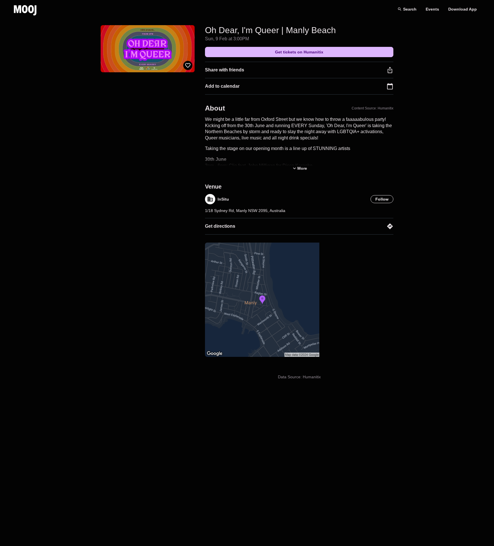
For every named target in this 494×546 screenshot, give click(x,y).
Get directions (220, 226)
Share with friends (224, 69)
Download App (462, 9)
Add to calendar (222, 86)
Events (432, 9)
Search (410, 9)
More (302, 168)
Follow (382, 199)
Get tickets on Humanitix (299, 52)
